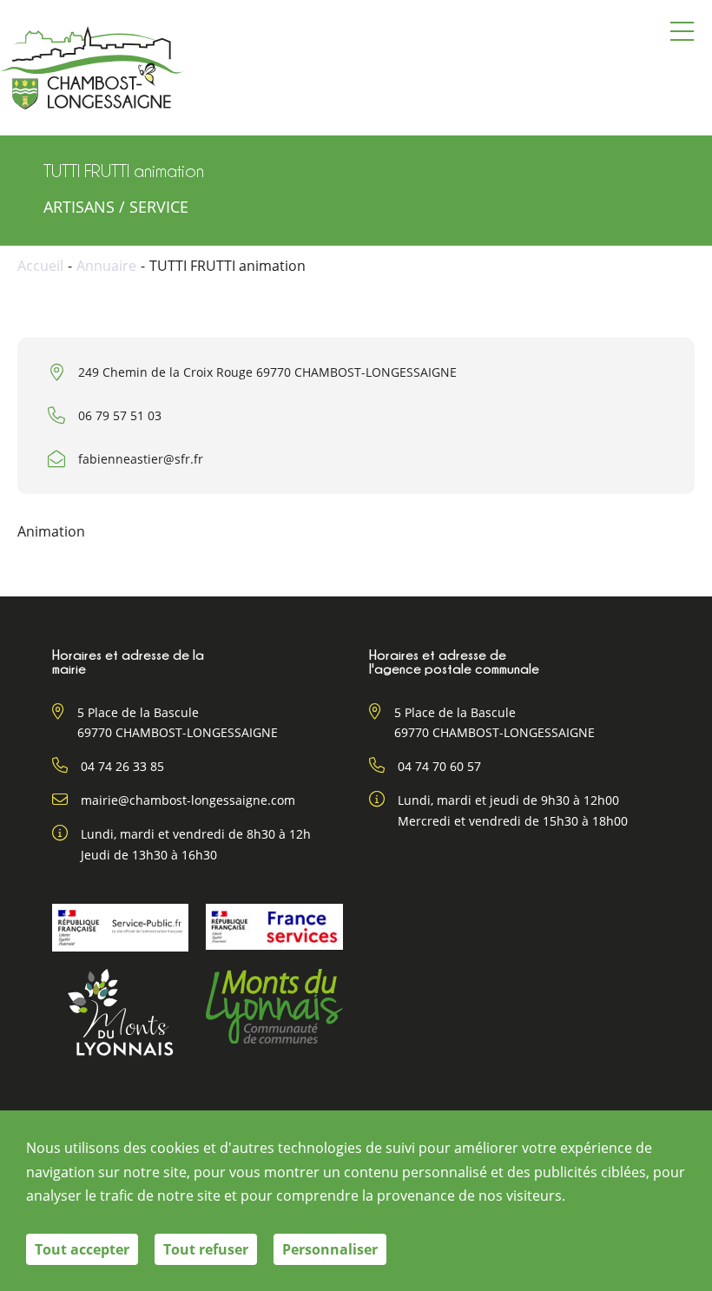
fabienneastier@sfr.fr (140, 459)
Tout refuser (205, 1249)
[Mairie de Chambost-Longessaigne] (91, 67)
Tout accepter (82, 1249)
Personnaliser (330, 1249)
